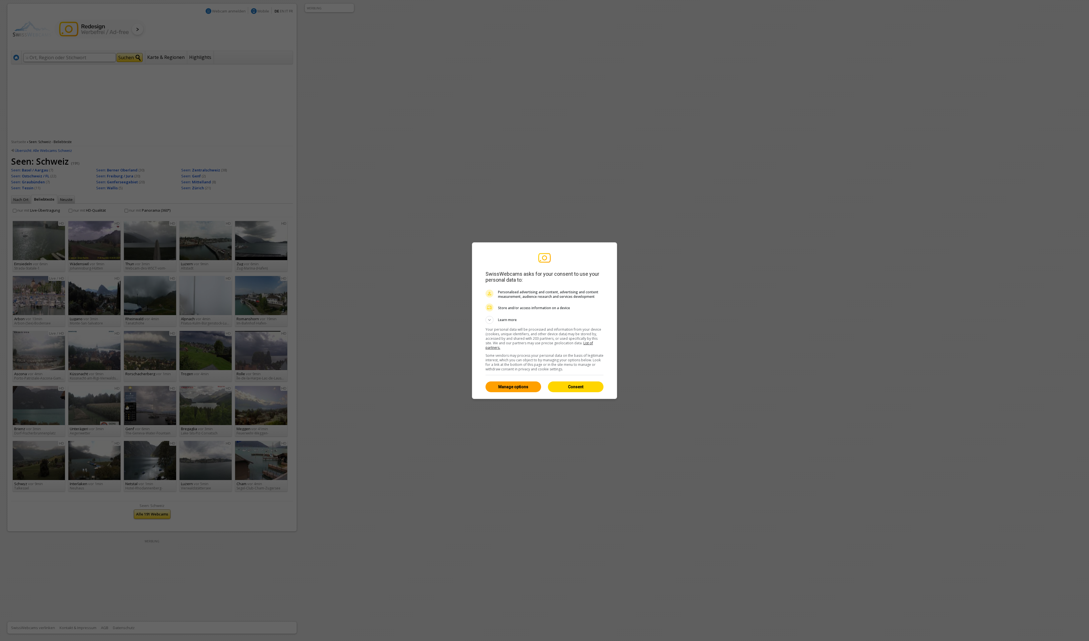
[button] (544, 320)
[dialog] (544, 320)
